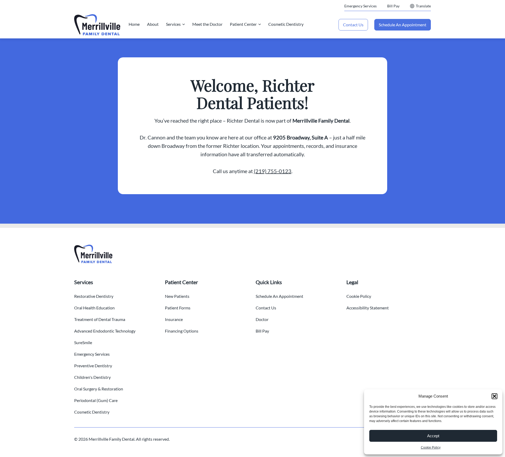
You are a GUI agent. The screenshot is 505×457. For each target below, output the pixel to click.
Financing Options (181, 330)
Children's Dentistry (92, 377)
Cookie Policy (431, 447)
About (153, 24)
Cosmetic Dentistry (286, 24)
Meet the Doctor (207, 24)
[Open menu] (183, 24)
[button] (494, 396)
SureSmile (83, 342)
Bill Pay (393, 6)
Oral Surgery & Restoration (98, 388)
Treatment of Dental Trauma (99, 319)
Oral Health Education (94, 307)
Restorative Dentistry (93, 296)
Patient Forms (177, 307)
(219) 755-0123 (272, 171)
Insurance (174, 319)
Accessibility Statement (367, 307)
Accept (433, 436)
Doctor (262, 319)
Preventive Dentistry (93, 365)
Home (134, 24)
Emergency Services (360, 6)
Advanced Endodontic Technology (104, 330)
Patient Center (243, 24)
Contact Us (353, 24)
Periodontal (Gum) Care (96, 400)
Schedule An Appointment (402, 24)
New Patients (177, 296)
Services (173, 24)
